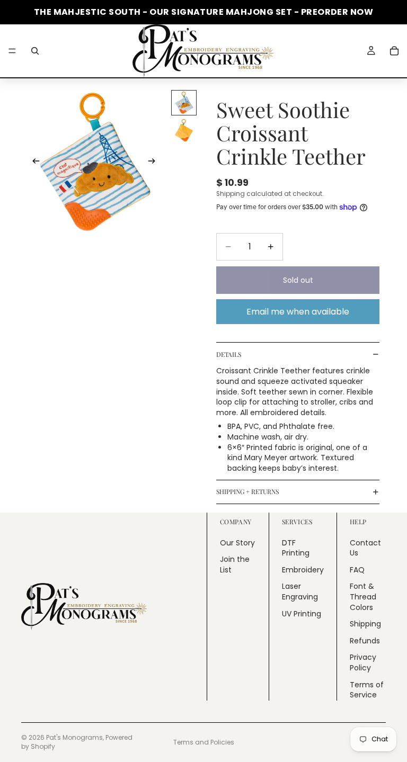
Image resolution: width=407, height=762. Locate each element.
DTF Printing (295, 547)
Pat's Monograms (74, 737)
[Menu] (12, 51)
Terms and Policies (203, 742)
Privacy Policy (363, 662)
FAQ (357, 569)
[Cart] (394, 50)
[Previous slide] (33, 162)
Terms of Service (367, 689)
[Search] (35, 50)
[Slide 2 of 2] (184, 130)
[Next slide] (154, 162)
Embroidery (303, 569)
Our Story (237, 542)
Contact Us (365, 547)
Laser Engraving (300, 591)
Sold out (298, 280)
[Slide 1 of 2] (184, 102)
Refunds (365, 640)
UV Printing (301, 613)
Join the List (235, 564)
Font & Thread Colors (363, 596)
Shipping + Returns (247, 491)
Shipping (365, 623)
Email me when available (297, 312)
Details (228, 354)
